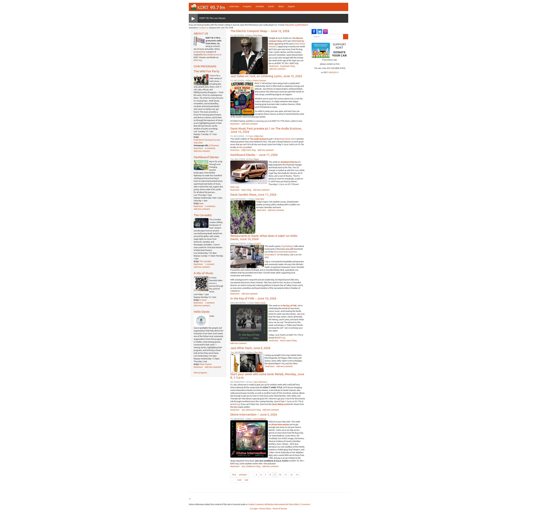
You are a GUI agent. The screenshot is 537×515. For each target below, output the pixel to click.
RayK (201, 203)
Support (291, 6)
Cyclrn (258, 243)
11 (286, 475)
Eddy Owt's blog (248, 150)
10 (280, 475)
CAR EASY (333, 72)
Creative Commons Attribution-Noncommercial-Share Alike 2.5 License (279, 504)
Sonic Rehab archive (281, 404)
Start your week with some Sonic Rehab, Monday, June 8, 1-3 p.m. (267, 375)
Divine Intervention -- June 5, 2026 (253, 414)
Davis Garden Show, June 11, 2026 (253, 194)
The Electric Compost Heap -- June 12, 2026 (259, 31)
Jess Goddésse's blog (250, 466)
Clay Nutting (287, 246)
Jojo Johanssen (260, 382)
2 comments (210, 206)
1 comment (209, 264)
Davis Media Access (211, 55)
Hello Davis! (201, 311)
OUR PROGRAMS (205, 66)
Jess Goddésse (259, 419)
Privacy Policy (265, 508)
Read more (198, 148)
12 (291, 475)
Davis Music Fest (288, 139)
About (281, 6)
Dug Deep (257, 35)
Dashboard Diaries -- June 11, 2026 (254, 154)
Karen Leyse (260, 303)
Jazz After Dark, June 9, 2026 (250, 348)
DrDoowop (214, 145)
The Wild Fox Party (206, 71)
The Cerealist (203, 215)
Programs (247, 6)
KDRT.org (198, 60)
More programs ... (201, 373)
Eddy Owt (258, 136)
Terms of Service (279, 508)
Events (271, 6)
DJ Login (254, 508)
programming (199, 52)
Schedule (260, 6)
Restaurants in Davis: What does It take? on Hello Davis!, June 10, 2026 (263, 237)
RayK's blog (246, 190)
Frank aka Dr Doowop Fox (205, 140)
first (234, 475)
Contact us (204, 28)
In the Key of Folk (288, 305)
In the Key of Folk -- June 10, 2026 (253, 298)
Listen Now (234, 6)
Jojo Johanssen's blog (251, 410)
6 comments (210, 148)
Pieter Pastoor (205, 364)
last (246, 480)
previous (243, 475)
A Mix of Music (203, 273)
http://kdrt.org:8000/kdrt (296, 25)
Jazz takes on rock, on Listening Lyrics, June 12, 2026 (266, 76)
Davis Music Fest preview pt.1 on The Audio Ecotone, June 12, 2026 (266, 130)
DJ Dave (203, 300)
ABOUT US (201, 33)
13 (297, 475)
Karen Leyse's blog (288, 340)
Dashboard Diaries (206, 157)
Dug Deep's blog (287, 66)
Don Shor (260, 199)
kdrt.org (242, 147)
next (239, 480)
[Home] (209, 7)
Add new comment (202, 151)
